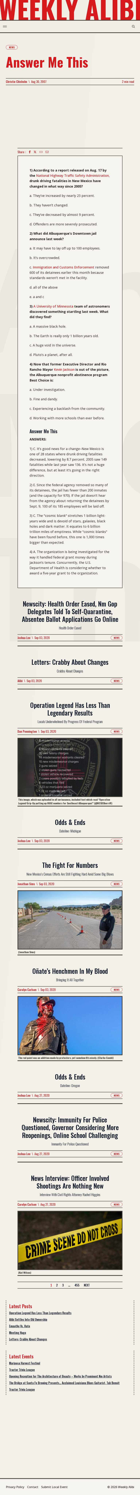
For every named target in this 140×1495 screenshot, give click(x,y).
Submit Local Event (54, 1487)
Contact (32, 1487)
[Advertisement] (70, 116)
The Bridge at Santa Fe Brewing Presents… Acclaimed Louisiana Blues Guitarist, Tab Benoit (64, 1383)
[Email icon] (47, 151)
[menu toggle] (5, 26)
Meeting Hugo (17, 1332)
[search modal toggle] (133, 26)
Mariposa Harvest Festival (24, 1363)
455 (77, 1285)
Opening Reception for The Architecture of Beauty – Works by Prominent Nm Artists (60, 1376)
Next (87, 1285)
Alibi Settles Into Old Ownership (28, 1319)
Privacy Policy (15, 1487)
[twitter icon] (35, 151)
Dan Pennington (27, 731)
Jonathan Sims (26, 884)
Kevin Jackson (64, 369)
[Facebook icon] (30, 151)
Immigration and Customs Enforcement (63, 267)
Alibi (20, 681)
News (12, 47)
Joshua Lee (24, 638)
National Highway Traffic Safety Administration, (73, 175)
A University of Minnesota (53, 306)
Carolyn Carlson (27, 989)
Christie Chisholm (16, 81)
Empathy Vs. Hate (19, 1326)
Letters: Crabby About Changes (28, 1339)
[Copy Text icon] (41, 151)
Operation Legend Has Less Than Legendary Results (40, 1313)
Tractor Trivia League (22, 1370)
